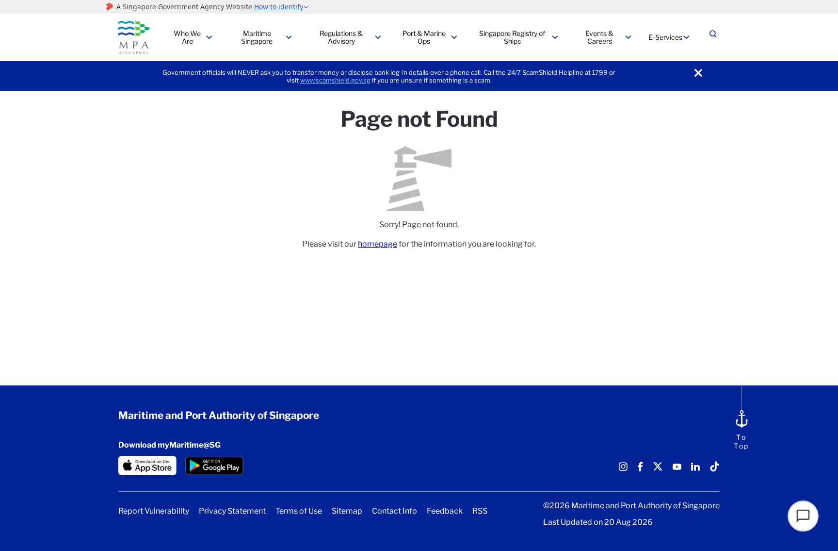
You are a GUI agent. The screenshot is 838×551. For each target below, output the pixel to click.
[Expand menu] (209, 37)
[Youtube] (677, 470)
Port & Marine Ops (424, 37)
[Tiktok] (714, 470)
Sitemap (347, 511)
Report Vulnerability (153, 511)
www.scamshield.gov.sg (335, 80)
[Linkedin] (695, 470)
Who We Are (187, 37)
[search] (713, 37)
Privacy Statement (232, 511)
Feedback (445, 511)
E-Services (665, 37)
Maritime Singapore (257, 37)
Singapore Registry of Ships (512, 37)
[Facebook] (640, 470)
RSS (479, 511)
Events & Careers (599, 37)
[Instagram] (623, 470)
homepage (377, 244)
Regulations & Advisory (341, 37)
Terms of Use (298, 511)
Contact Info (394, 511)
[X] (658, 470)
